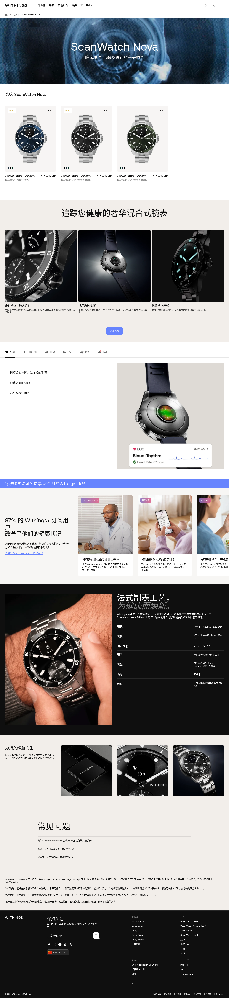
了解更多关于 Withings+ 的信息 (23, 553)
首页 (7, 14)
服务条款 (177, 994)
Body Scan (137, 926)
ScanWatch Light (189, 935)
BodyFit (136, 930)
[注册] (96, 935)
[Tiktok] (65, 944)
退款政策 (207, 994)
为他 (182, 948)
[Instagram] (54, 944)
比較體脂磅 (137, 944)
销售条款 (167, 994)
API (182, 969)
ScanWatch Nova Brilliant (193, 926)
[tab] (10, 354)
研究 (134, 974)
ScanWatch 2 (187, 930)
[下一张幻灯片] (221, 191)
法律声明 (187, 994)
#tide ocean (186, 974)
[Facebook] (49, 944)
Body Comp (138, 935)
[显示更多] (178, 983)
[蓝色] (9, 168)
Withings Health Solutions (145, 965)
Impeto (184, 965)
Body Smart (138, 939)
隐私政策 (157, 994)
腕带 (182, 939)
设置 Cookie (219, 994)
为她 (182, 953)
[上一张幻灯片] (213, 191)
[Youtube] (60, 944)
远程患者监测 (138, 969)
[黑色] (10, 168)
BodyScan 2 (138, 921)
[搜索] (205, 5)
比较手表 (184, 944)
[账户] (213, 5)
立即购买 (114, 330)
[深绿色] (12, 168)
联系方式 (197, 994)
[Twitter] (71, 944)
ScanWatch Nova (189, 921)
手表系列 (16, 14)
